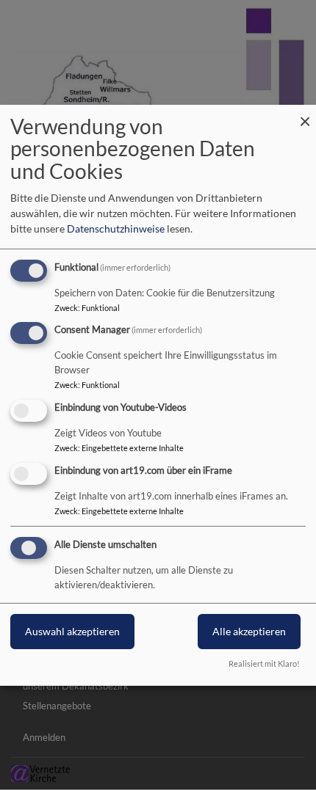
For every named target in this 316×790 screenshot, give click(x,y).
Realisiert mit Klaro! (264, 663)
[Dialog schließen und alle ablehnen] (305, 113)
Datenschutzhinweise (116, 228)
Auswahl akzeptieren (72, 631)
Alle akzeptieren (249, 631)
